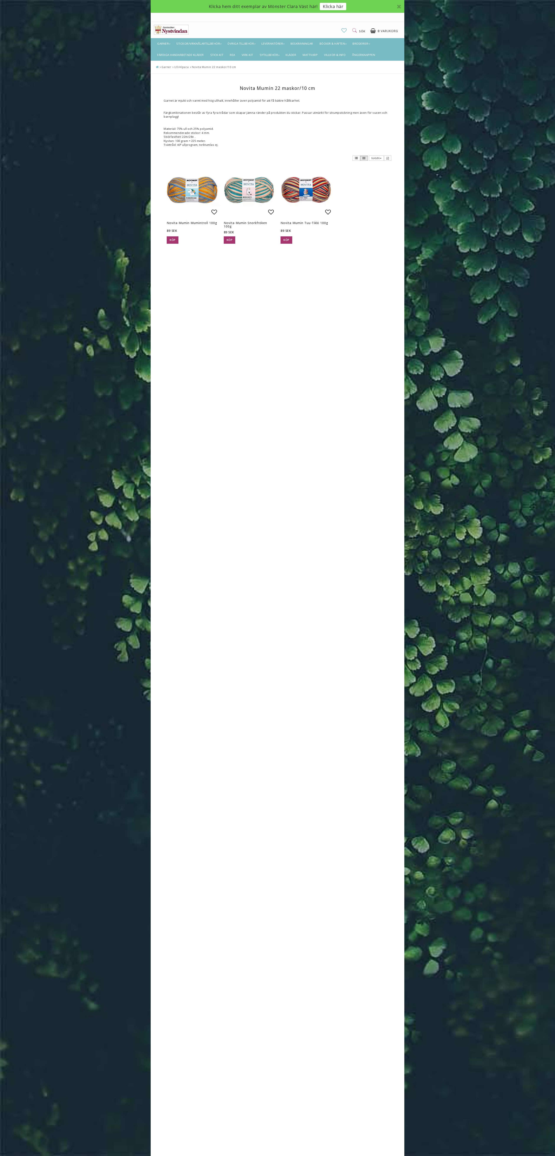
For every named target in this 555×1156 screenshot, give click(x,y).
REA (232, 55)
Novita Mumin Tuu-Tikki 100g (304, 223)
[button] (344, 30)
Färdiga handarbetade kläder (180, 55)
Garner (163, 43)
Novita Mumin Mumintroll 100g (192, 223)
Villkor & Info (335, 55)
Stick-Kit (217, 55)
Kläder (291, 55)
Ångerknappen (363, 55)
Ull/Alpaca (181, 67)
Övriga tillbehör (240, 43)
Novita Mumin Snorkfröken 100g (245, 224)
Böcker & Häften (332, 43)
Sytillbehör (269, 55)
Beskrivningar (302, 43)
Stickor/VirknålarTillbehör (198, 43)
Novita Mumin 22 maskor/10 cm (214, 67)
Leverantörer (272, 43)
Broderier (360, 43)
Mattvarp (310, 55)
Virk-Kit (247, 55)
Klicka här (333, 6)
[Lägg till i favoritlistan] (192, 189)
